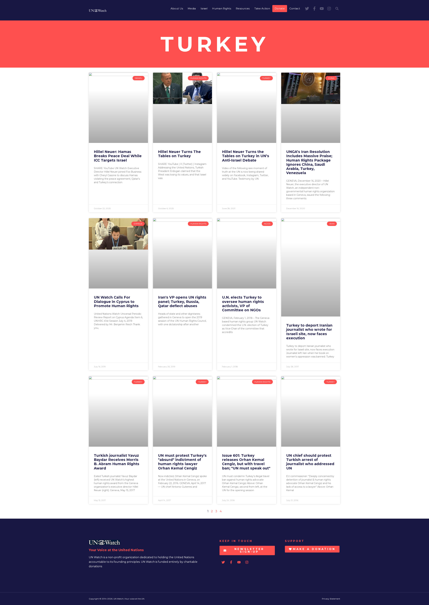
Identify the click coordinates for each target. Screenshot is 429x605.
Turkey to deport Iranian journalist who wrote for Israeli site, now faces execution (309, 331)
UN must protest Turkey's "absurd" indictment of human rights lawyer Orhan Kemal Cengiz (182, 461)
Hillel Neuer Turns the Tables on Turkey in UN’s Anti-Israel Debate (245, 156)
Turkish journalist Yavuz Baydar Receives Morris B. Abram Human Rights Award (116, 461)
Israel (204, 8)
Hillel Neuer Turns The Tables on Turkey (179, 154)
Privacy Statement (331, 598)
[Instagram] (329, 9)
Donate (280, 8)
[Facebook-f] (314, 9)
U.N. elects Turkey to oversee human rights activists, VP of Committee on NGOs (243, 303)
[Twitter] (307, 9)
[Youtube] (322, 9)
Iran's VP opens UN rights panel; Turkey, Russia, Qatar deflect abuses (182, 301)
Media (192, 8)
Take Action (262, 8)
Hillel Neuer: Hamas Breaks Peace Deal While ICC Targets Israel (118, 156)
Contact (294, 8)
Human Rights (221, 8)
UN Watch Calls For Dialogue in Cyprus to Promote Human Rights (116, 301)
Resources (243, 8)
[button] (337, 8)
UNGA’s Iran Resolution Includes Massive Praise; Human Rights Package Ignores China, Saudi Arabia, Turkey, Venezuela (309, 162)
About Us (177, 8)
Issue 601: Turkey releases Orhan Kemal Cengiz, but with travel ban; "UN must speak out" (246, 461)
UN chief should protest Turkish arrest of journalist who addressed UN (310, 461)
